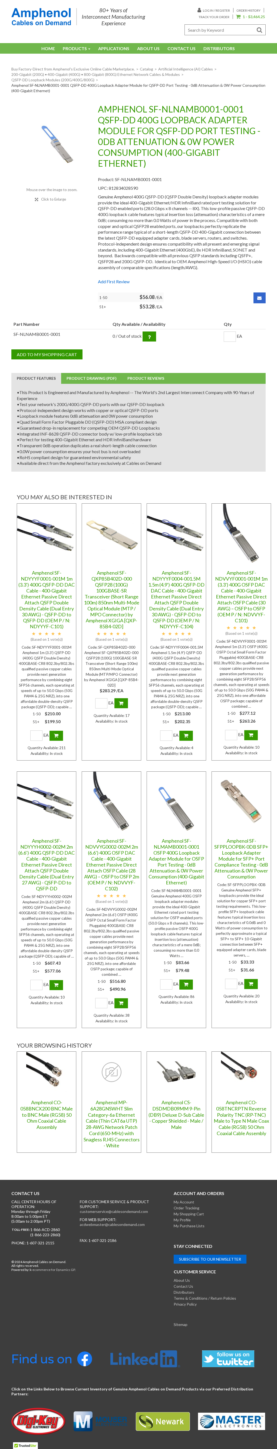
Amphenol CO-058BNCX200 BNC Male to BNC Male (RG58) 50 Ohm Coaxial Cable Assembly (46, 1114)
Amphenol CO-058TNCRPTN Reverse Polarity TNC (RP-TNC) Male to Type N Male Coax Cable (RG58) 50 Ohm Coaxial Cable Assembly (241, 1117)
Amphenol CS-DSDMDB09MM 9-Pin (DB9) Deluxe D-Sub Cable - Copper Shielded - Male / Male (176, 1114)
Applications (113, 48)
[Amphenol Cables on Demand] (41, 16)
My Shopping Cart (189, 1214)
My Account (184, 1202)
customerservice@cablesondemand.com (114, 1211)
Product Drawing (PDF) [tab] (92, 378)
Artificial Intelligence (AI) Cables (185, 69)
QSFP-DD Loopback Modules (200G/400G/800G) (52, 80)
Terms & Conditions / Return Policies (205, 1298)
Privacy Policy (185, 1304)
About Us (148, 48)
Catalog (146, 69)
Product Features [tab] (36, 378)
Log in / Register (216, 10)
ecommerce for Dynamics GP (53, 1270)
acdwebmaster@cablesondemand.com (112, 1224)
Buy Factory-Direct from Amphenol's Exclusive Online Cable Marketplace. (73, 69)
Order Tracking (186, 1208)
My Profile (182, 1220)
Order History (248, 10)
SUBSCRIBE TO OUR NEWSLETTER (210, 1259)
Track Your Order (214, 17)
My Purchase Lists (189, 1225)
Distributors (219, 48)
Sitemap (180, 1324)
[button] (250, 17)
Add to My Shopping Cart (47, 354)
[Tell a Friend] (259, 297)
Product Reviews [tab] (145, 378)
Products (75, 48)
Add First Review (114, 281)
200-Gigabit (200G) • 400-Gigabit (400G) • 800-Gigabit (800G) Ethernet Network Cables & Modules (95, 74)
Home (48, 48)
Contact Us (181, 48)
